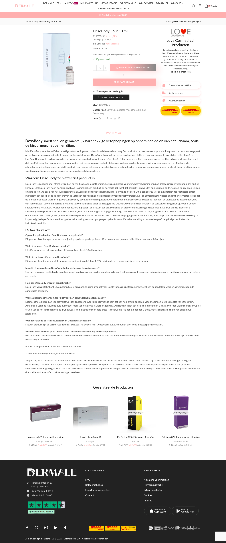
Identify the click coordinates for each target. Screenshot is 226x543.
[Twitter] (100, 118)
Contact (89, 495)
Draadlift (162, 3)
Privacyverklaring (153, 489)
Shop (36, 21)
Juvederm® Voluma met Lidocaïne (45, 437)
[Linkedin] (115, 118)
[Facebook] (104, 118)
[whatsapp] (118, 118)
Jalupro (70, 3)
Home (28, 21)
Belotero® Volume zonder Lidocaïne (181, 437)
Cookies (148, 495)
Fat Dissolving (127, 3)
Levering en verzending (97, 489)
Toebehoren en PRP (108, 8)
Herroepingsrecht (153, 484)
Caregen (90, 441)
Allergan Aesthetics (45, 441)
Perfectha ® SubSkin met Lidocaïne (135, 437)
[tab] (113, 133)
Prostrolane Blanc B (90, 437)
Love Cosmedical (116, 109)
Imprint (148, 500)
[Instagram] (46, 527)
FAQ (87, 479)
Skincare (175, 3)
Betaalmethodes (94, 484)
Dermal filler (51, 3)
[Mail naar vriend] (111, 118)
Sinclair (135, 441)
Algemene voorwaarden (156, 479)
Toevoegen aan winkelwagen (134, 68)
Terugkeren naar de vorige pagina (184, 21)
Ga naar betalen (126, 82)
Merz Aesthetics (180, 441)
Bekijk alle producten (180, 71)
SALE (126, 8)
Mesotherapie (109, 3)
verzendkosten (112, 44)
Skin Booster (146, 3)
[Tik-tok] (65, 527)
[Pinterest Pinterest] (107, 118)
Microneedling (89, 3)
